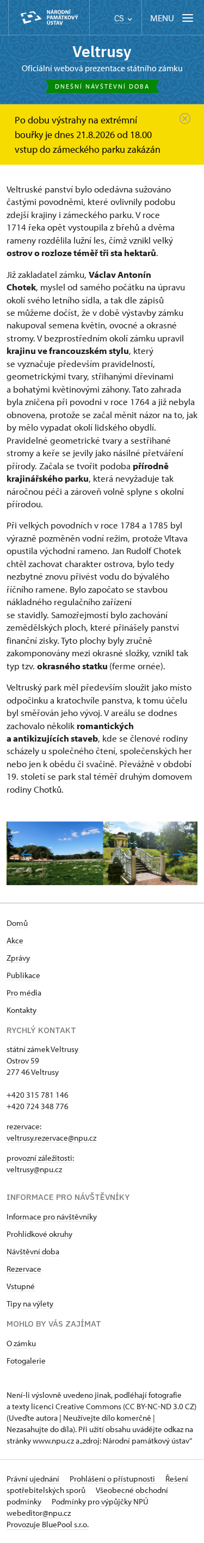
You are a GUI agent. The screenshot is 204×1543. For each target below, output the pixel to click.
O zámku (21, 1343)
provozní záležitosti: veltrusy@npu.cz (40, 1163)
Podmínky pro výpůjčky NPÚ (100, 1501)
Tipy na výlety (30, 1303)
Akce (15, 940)
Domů (17, 923)
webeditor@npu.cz (39, 1513)
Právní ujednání (34, 1478)
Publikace (23, 975)
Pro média (24, 992)
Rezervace (24, 1269)
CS (120, 18)
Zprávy (18, 958)
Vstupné (21, 1286)
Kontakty (21, 1010)
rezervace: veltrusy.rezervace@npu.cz (51, 1132)
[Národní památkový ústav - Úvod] (49, 17)
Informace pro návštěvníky (52, 1216)
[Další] (178, 854)
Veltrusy (102, 51)
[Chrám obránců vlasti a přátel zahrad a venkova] (150, 853)
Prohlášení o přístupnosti (113, 1478)
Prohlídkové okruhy (39, 1234)
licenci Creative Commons (76, 1406)
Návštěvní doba (33, 1251)
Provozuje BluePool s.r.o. (48, 1524)
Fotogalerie (26, 1360)
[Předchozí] (26, 854)
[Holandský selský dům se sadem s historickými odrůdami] (54, 853)
